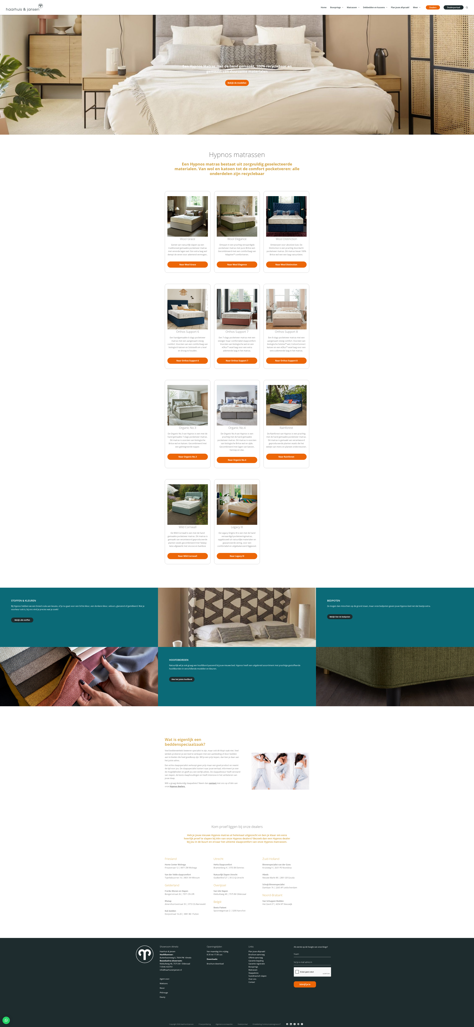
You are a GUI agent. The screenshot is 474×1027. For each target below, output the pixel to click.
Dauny (162, 997)
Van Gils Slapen (221, 891)
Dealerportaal (453, 7)
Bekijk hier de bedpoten (340, 617)
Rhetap (168, 901)
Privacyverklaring (205, 1024)
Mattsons (164, 983)
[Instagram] (302, 1024)
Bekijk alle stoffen (22, 620)
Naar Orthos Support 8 (286, 360)
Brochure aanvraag (256, 954)
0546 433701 (167, 966)
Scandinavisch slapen (257, 976)
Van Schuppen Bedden (273, 901)
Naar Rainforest (286, 456)
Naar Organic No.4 (237, 460)
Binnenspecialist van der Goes (276, 864)
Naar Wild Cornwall (187, 556)
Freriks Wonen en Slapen (176, 891)
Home (323, 7)
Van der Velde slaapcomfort (178, 874)
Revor (162, 988)
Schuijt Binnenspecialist (273, 884)
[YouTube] (295, 1024)
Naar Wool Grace (187, 264)
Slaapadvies (253, 973)
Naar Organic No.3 (187, 456)
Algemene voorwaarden (224, 1024)
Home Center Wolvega (175, 864)
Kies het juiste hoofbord (182, 679)
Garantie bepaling (256, 960)
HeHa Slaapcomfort (223, 864)
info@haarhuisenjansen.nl (171, 970)
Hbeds (265, 874)
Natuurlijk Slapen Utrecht (225, 874)
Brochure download (215, 963)
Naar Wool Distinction (286, 264)
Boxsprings (335, 7)
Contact (251, 982)
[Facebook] (287, 1024)
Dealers (432, 7)
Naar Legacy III (237, 556)
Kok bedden (170, 911)
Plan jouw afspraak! (400, 7)
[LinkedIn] (291, 1024)
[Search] (467, 7)
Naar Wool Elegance (237, 264)
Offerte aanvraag (255, 957)
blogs (324, 947)
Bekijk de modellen (237, 83)
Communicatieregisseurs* (271, 1024)
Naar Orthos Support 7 (237, 360)
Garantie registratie (256, 963)
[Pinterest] (298, 1024)
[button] (6, 1020)
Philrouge (164, 992)
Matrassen (352, 7)
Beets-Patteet (220, 907)
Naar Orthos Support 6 (187, 360)
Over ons (252, 979)
